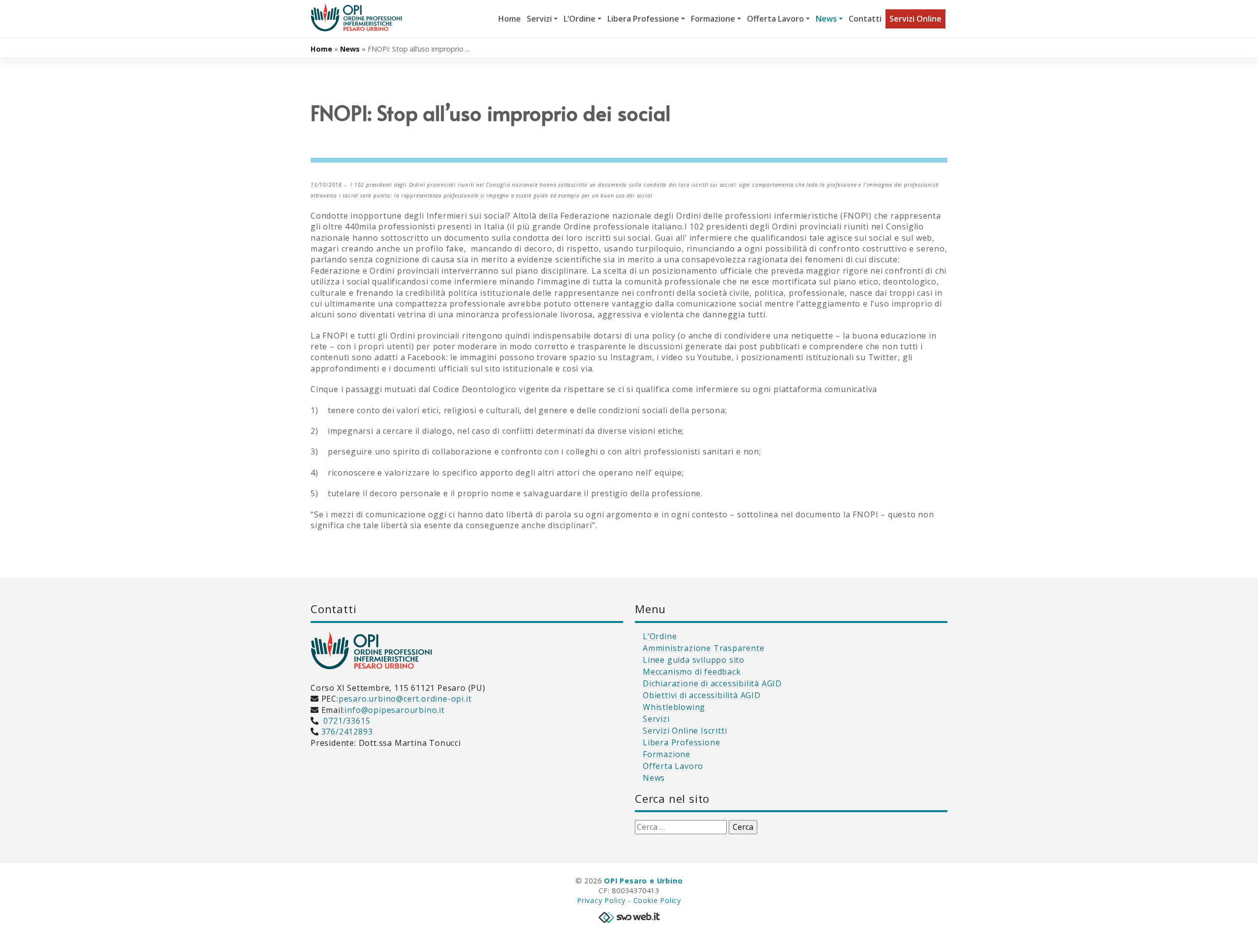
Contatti (865, 18)
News (350, 49)
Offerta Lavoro (673, 766)
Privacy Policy (601, 900)
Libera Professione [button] (643, 18)
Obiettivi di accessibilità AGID (702, 695)
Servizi (656, 718)
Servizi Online (915, 18)
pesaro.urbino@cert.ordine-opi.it (405, 698)
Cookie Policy (657, 900)
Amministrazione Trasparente (704, 648)
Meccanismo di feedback (692, 671)
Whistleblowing (674, 707)
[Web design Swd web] (629, 916)
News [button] (826, 18)
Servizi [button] (539, 18)
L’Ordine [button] (580, 18)
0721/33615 (346, 720)
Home (509, 18)
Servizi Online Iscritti (685, 730)
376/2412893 (347, 731)
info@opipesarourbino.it (394, 710)
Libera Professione (681, 742)
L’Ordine (660, 636)
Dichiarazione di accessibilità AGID (712, 683)
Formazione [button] (713, 18)
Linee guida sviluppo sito (693, 659)
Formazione (666, 754)
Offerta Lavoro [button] (775, 18)
